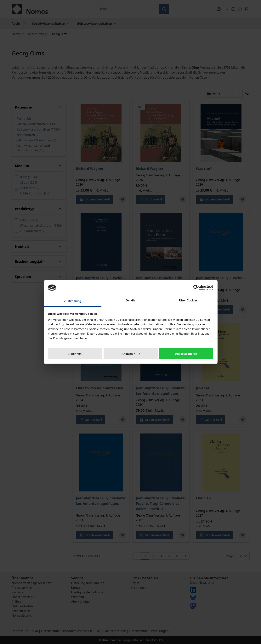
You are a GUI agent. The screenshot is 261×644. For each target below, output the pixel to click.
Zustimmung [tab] (72, 301)
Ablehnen (75, 353)
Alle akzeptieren (186, 353)
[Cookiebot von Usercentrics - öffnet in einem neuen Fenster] (196, 287)
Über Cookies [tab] (188, 300)
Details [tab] (130, 300)
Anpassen (128, 353)
